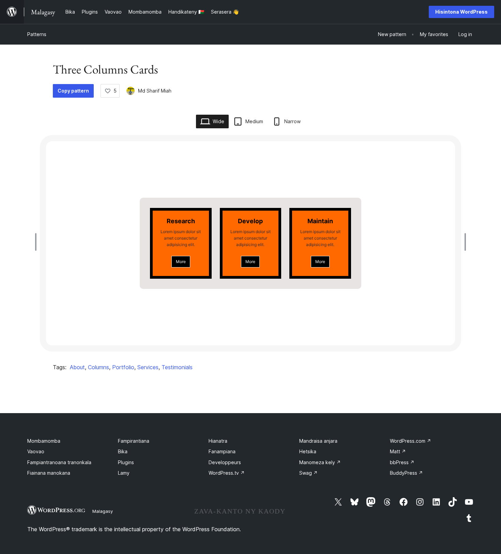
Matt (398, 451)
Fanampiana (222, 451)
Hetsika (307, 451)
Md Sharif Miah (154, 91)
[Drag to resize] (37, 242)
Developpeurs (225, 462)
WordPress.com (410, 441)
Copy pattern (73, 91)
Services (147, 367)
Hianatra (218, 441)
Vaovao (35, 451)
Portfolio (123, 367)
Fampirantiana (133, 441)
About (77, 367)
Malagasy (102, 511)
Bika (122, 451)
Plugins (126, 462)
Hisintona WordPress (461, 12)
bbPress (402, 462)
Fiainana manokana (48, 473)
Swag (308, 473)
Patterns (36, 34)
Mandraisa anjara (318, 441)
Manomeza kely (320, 462)
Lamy (124, 473)
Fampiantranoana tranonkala (59, 462)
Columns (98, 367)
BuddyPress (406, 473)
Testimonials (177, 367)
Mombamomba (43, 441)
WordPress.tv (227, 473)
